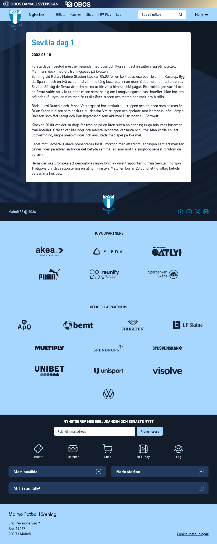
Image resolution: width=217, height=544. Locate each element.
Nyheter (36, 14)
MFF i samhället (27, 488)
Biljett (60, 14)
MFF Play (104, 14)
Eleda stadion (128, 471)
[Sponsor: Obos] (78, 5)
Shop (89, 14)
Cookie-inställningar (193, 534)
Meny (199, 14)
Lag (118, 14)
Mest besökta (26, 471)
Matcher (75, 14)
